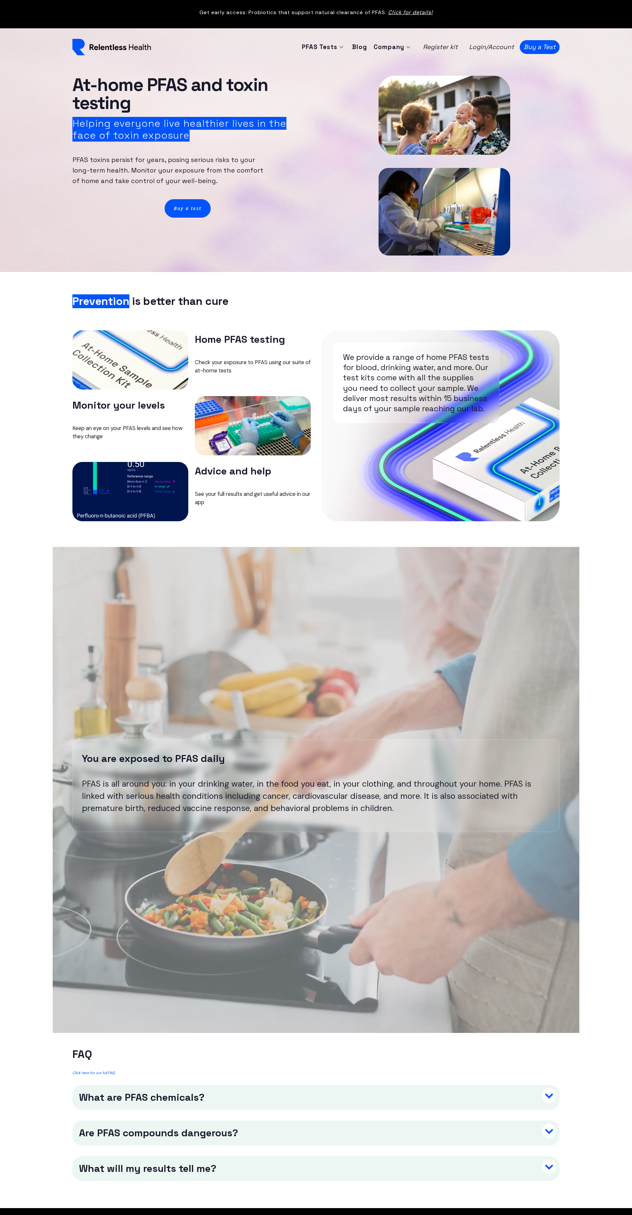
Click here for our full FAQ (93, 1072)
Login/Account (491, 47)
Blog (359, 47)
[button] (322, 47)
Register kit (440, 47)
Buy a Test (540, 47)
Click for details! (410, 12)
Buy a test (187, 208)
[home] (111, 47)
